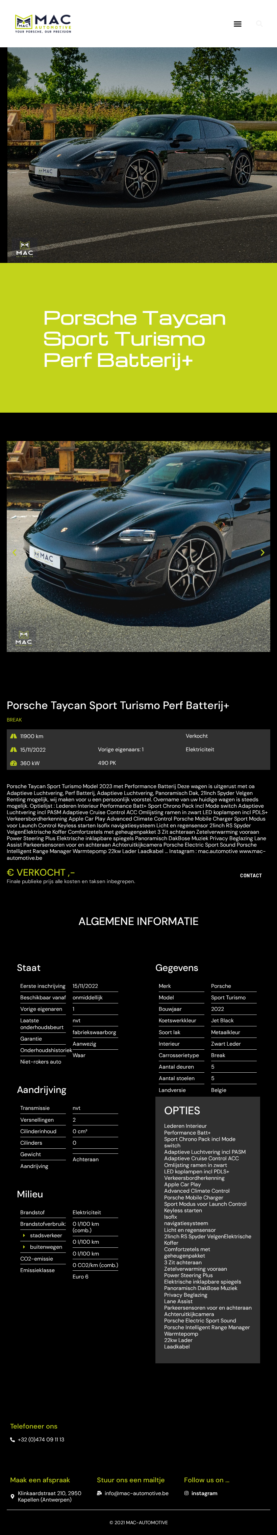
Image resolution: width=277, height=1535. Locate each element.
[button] (237, 23)
